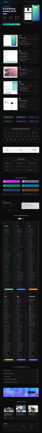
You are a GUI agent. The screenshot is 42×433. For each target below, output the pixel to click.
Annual (22, 218)
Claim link (11, 24)
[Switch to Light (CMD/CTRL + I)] (38, 423)
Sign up (31, 392)
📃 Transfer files (17, 16)
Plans (22, 426)
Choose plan (8, 289)
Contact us (33, 359)
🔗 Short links (11, 16)
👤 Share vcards (5, 17)
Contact (31, 428)
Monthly (20, 218)
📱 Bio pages (4, 16)
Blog (31, 427)
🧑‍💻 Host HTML (17, 17)
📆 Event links (11, 17)
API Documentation (24, 427)
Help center (32, 426)
